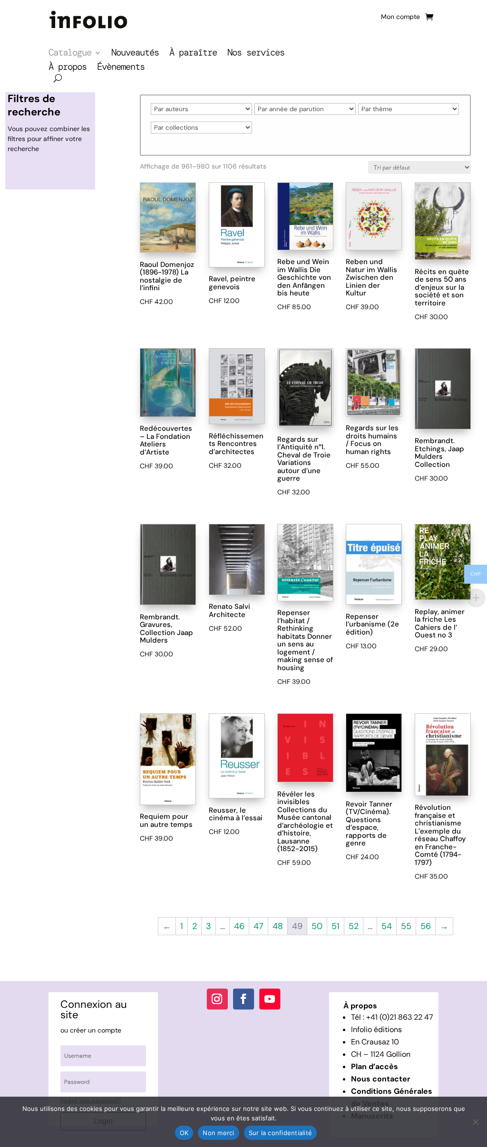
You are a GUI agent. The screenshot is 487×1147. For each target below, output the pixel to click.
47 (258, 926)
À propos (68, 68)
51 (335, 926)
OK (184, 1133)
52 (354, 926)
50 (317, 926)
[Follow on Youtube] (269, 998)
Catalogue (70, 53)
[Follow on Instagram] (217, 998)
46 (239, 926)
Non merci (218, 1133)
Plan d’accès (374, 1066)
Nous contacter (380, 1079)
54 (386, 926)
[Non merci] (475, 1122)
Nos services (255, 53)
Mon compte (400, 17)
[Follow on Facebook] (243, 998)
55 (406, 926)
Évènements (121, 68)
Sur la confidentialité (280, 1133)
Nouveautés (135, 53)
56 (425, 926)
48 (278, 926)
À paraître (193, 53)
